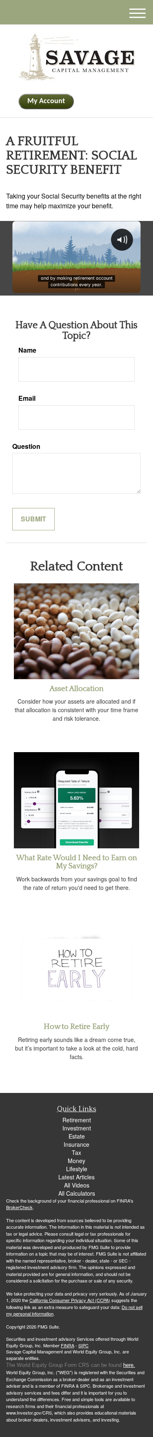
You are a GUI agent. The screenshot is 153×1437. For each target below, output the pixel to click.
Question (26, 446)
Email (26, 398)
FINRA (67, 1345)
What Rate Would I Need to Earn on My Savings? (76, 862)
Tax (76, 1152)
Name (27, 350)
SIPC (83, 1345)
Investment (76, 1128)
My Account (46, 101)
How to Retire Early (76, 1026)
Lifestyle (76, 1169)
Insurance (76, 1144)
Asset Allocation (76, 688)
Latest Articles (76, 1177)
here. (129, 1365)
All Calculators (76, 1193)
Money (76, 1161)
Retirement (76, 1120)
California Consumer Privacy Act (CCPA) (69, 1300)
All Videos (76, 1185)
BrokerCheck (19, 1207)
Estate (77, 1136)
